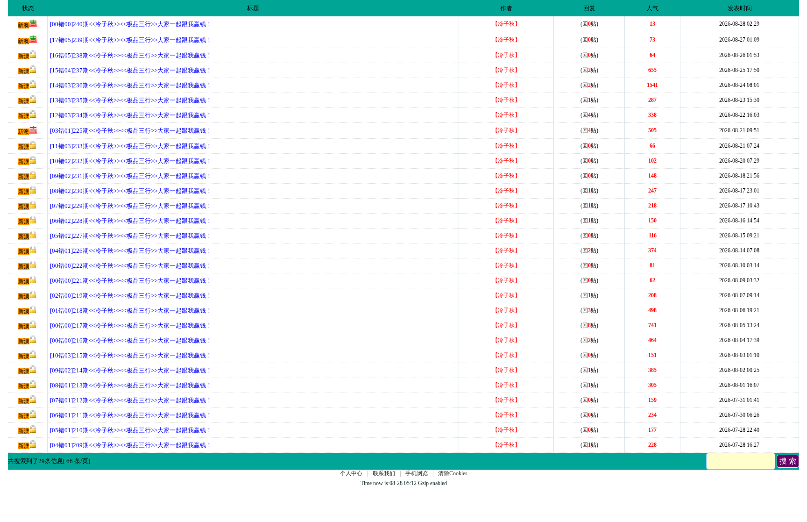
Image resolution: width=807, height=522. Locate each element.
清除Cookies (452, 473)
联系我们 (384, 473)
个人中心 (351, 473)
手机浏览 (416, 473)
